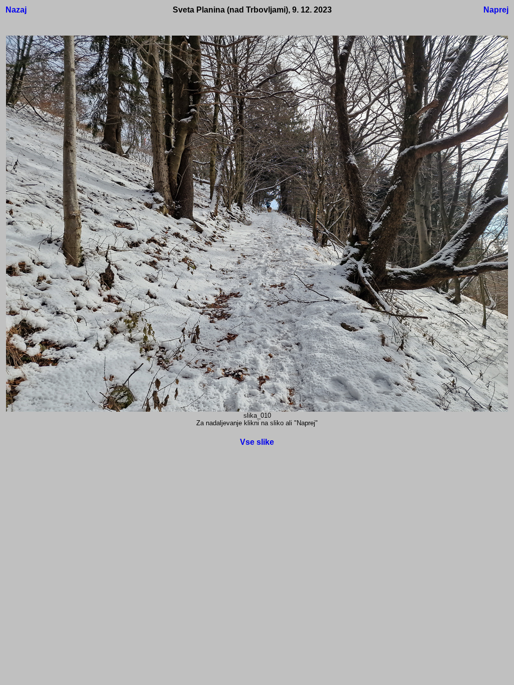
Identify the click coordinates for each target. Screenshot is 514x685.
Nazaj (16, 10)
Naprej (495, 10)
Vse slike (257, 442)
